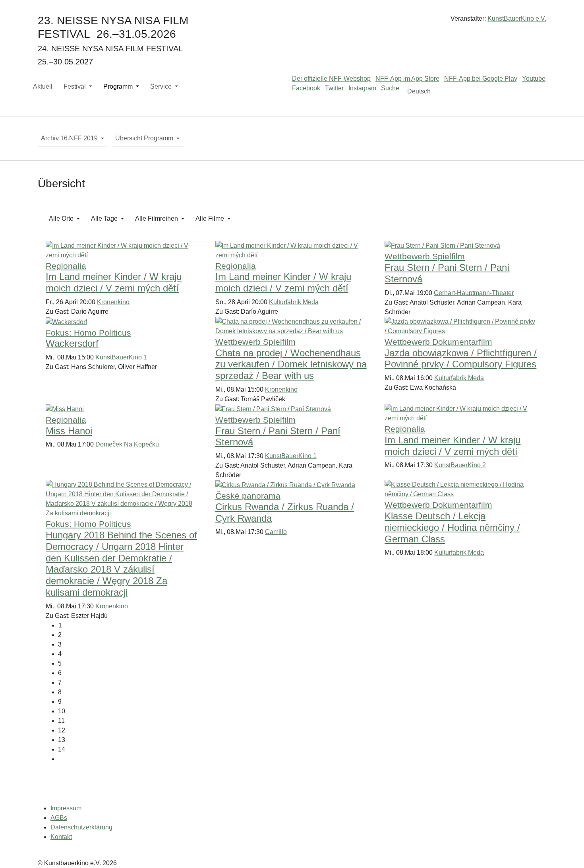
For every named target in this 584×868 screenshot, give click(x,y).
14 (61, 749)
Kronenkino (113, 302)
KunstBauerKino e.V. (516, 18)
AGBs (58, 817)
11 (61, 720)
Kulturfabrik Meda (294, 302)
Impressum (65, 808)
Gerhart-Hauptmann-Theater (474, 292)
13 (61, 739)
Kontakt (61, 836)
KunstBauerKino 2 (460, 465)
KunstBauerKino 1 (121, 357)
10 (61, 711)
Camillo (276, 531)
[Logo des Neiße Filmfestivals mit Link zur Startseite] (292, 21)
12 (61, 730)
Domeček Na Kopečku (127, 444)
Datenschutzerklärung (81, 827)
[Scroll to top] (566, 850)
